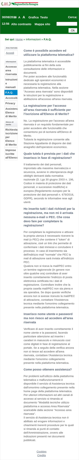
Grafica (33, 17)
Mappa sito (42, 24)
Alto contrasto (21, 24)
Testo (44, 17)
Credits (41, 455)
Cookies (41, 451)
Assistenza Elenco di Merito (12, 112)
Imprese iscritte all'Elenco (11, 154)
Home (19, 39)
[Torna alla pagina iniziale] (19, 3)
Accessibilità (13, 97)
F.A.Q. (9, 92)
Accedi (10, 52)
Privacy (10, 103)
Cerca (72, 17)
